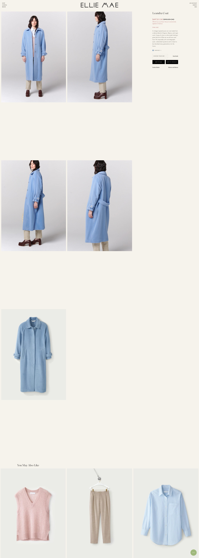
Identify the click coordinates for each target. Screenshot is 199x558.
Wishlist (174, 62)
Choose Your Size (159, 56)
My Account (193, 3)
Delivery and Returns (173, 67)
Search (195, 5)
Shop (3, 3)
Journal (4, 5)
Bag (196, 7)
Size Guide (175, 56)
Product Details (156, 67)
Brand (4, 7)
